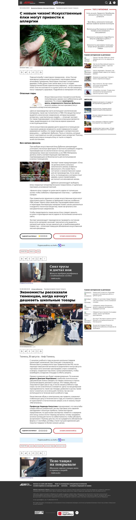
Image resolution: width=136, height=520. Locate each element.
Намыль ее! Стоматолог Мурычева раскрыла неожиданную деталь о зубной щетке (103, 294)
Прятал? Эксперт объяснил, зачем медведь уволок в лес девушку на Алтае (103, 59)
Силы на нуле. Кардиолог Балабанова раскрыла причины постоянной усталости (100, 14)
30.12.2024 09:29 (24, 8)
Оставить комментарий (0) (68, 236)
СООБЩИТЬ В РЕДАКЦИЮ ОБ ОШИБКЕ (80, 486)
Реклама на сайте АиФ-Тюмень (43, 484)
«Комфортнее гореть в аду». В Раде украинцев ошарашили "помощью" (103, 129)
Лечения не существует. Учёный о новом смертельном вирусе (103, 77)
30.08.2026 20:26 (25, 289)
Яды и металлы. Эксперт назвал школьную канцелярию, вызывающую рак (103, 85)
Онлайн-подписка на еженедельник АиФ (46, 486)
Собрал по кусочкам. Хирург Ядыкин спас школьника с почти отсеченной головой (104, 300)
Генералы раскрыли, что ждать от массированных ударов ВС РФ (102, 102)
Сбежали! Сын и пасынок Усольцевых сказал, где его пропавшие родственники (104, 313)
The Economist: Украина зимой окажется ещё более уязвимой (101, 109)
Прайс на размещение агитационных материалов (71, 484)
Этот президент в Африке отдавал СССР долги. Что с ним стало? (102, 122)
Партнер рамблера (50, 512)
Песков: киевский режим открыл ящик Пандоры (102, 115)
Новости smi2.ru (26, 283)
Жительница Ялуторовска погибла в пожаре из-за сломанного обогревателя (100, 30)
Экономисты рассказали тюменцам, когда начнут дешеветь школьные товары (100, 46)
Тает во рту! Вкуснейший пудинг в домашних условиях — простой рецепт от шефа (103, 65)
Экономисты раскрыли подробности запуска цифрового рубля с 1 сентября (100, 38)
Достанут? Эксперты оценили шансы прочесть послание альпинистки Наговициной (104, 320)
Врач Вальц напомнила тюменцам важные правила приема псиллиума (100, 23)
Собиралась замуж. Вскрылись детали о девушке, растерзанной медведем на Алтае (103, 307)
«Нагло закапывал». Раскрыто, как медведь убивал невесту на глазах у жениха (104, 72)
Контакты (64, 486)
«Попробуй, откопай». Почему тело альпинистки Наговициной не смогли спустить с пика (104, 91)
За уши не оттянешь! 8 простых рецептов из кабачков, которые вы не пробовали (104, 326)
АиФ (31, 67)
